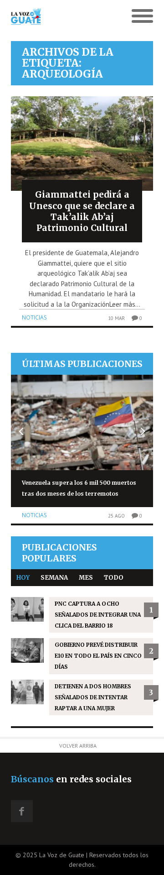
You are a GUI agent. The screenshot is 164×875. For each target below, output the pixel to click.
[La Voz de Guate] (64, 16)
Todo (113, 578)
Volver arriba (78, 745)
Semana (54, 578)
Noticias (34, 317)
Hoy (23, 578)
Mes (86, 578)
